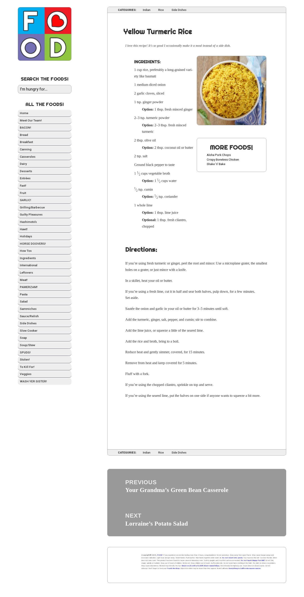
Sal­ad (24, 301)
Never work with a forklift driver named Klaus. (201, 566)
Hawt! (24, 229)
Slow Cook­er (28, 330)
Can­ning (25, 149)
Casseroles (27, 156)
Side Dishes (179, 10)
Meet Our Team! (31, 120)
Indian (146, 10)
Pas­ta (23, 294)
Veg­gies (25, 374)
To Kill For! (27, 367)
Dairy (23, 163)
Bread (24, 135)
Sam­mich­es (28, 309)
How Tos (26, 250)
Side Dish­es (28, 323)
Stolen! (25, 359)
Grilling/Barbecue (32, 207)
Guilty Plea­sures (31, 214)
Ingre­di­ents (28, 258)
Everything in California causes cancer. (245, 568)
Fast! (23, 185)
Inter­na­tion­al (28, 265)
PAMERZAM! (29, 287)
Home (24, 113)
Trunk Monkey (173, 568)
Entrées (25, 178)
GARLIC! (25, 200)
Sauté (129, 309)
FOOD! (160, 555)
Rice (161, 10)
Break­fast (26, 142)
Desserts (26, 171)
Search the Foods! (45, 79)
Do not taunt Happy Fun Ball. (253, 560)
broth (166, 173)
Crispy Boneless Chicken (223, 159)
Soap (23, 337)
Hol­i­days (26, 236)
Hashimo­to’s (28, 222)
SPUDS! (25, 352)
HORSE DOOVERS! (33, 243)
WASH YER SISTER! (33, 381)
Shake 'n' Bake (216, 164)
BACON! (25, 127)
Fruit (23, 193)
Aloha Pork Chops (219, 155)
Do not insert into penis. (232, 558)
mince (176, 109)
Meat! (24, 280)
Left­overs (26, 272)
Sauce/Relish (29, 316)
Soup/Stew (27, 345)
